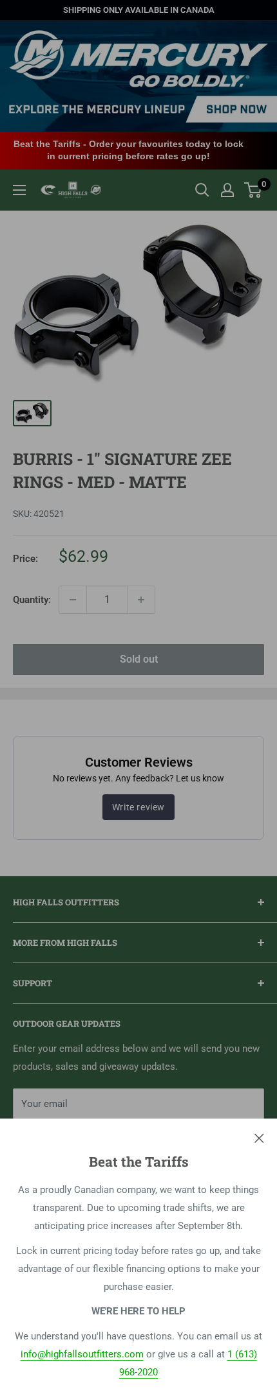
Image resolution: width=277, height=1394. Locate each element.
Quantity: (32, 600)
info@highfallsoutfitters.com (82, 1354)
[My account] (227, 190)
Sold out (139, 659)
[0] (253, 190)
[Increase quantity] (141, 599)
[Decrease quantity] (72, 599)
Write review (138, 807)
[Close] (259, 1138)
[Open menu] (19, 190)
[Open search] (202, 190)
